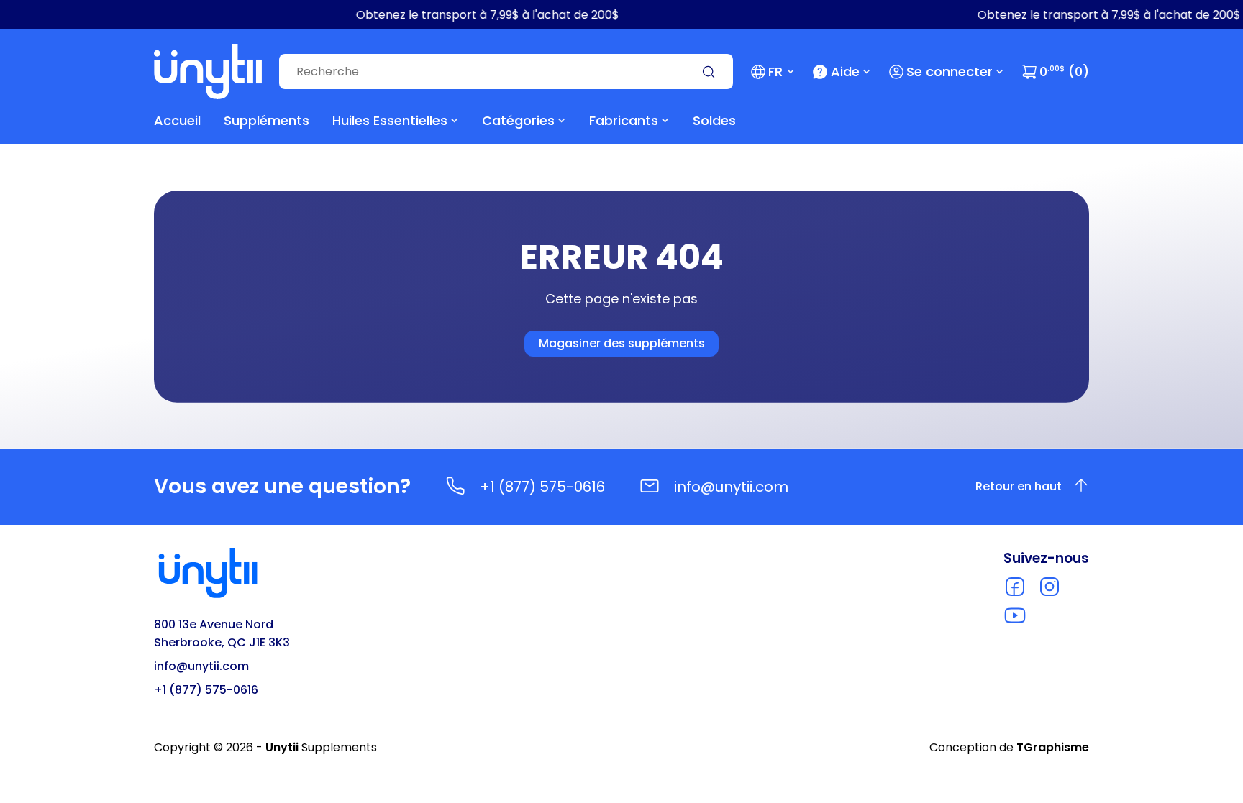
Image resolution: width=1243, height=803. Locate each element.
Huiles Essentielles (389, 120)
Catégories (518, 120)
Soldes (714, 120)
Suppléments (266, 120)
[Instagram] (1049, 586)
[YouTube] (1014, 615)
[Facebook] (1014, 586)
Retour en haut (1018, 486)
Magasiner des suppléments (622, 343)
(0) (1064, 72)
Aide (845, 72)
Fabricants (623, 120)
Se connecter (949, 72)
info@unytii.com (731, 487)
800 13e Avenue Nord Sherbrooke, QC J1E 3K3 (222, 633)
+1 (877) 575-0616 (542, 487)
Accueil (177, 120)
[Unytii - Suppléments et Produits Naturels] (208, 71)
